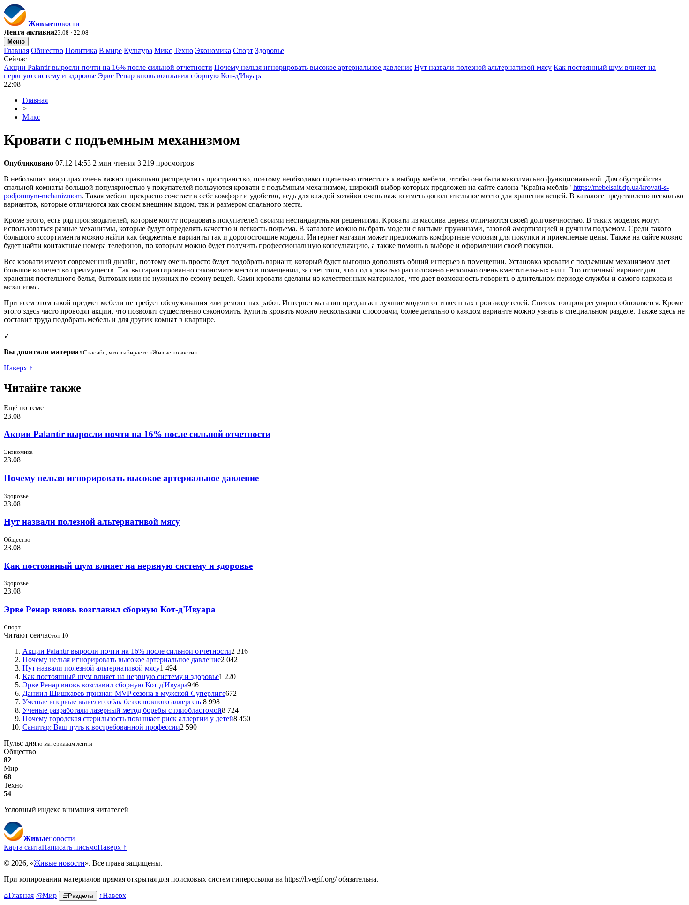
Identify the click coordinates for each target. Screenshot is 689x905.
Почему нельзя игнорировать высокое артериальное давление (313, 67)
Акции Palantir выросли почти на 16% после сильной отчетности (108, 67)
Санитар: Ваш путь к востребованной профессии (101, 727)
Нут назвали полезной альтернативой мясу (483, 67)
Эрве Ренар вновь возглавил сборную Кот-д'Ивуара (180, 76)
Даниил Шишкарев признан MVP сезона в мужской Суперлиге (123, 693)
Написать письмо (69, 847)
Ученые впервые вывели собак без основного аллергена (112, 702)
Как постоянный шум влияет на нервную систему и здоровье (128, 566)
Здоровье (269, 50)
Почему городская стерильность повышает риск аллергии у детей (127, 719)
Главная (16, 50)
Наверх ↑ (18, 368)
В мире (110, 50)
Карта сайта (23, 847)
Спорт (243, 50)
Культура (138, 50)
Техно (183, 50)
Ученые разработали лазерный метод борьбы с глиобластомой (122, 710)
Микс (163, 50)
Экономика (213, 50)
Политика (81, 50)
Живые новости (59, 863)
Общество (47, 50)
